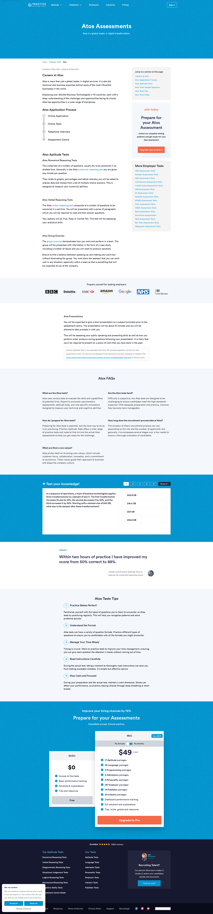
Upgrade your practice (151, 149)
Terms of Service (75, 908)
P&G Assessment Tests (145, 171)
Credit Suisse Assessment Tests (149, 185)
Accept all (14, 903)
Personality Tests (92, 872)
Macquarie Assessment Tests (147, 226)
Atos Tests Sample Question (147, 87)
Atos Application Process (146, 80)
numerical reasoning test (90, 169)
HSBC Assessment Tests (145, 208)
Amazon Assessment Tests (146, 174)
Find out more (149, 883)
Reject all (33, 903)
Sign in (172, 5)
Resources (58, 908)
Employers (94, 5)
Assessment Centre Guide (54, 892)
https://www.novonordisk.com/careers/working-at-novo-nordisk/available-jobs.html (98, 357)
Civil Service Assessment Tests (148, 182)
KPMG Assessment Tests (146, 200)
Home (44, 62)
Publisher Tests (92, 887)
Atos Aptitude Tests (143, 83)
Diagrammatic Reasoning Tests (56, 867)
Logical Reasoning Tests (53, 877)
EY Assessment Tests (144, 193)
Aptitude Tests (91, 857)
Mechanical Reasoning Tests (55, 882)
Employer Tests (55, 62)
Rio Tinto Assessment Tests (147, 222)
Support (110, 908)
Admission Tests (92, 867)
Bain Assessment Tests (145, 211)
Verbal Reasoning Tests (52, 862)
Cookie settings (163, 908)
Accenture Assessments (145, 215)
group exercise (54, 241)
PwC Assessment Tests (145, 204)
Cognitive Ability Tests (52, 887)
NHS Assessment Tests (145, 219)
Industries (110, 5)
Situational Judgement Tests (55, 872)
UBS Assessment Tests (145, 178)
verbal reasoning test (62, 205)
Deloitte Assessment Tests (146, 196)
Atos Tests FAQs (142, 94)
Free (72, 800)
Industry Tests (91, 882)
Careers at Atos (142, 76)
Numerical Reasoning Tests (54, 857)
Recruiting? (124, 908)
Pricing (125, 5)
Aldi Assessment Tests (145, 189)
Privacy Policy (95, 908)
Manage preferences (23, 908)
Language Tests (92, 862)
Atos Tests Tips (141, 91)
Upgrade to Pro (129, 820)
